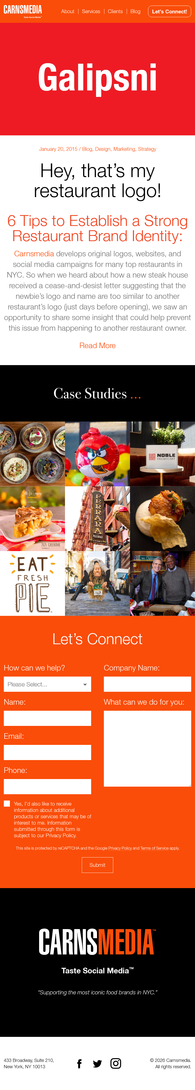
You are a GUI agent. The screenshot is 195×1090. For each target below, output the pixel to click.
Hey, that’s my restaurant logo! (97, 180)
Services (91, 11)
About (67, 11)
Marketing (124, 149)
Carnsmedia (34, 253)
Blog (135, 11)
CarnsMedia (23, 11)
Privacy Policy (120, 848)
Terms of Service (154, 848)
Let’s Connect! (169, 11)
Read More (97, 345)
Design (102, 149)
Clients (115, 11)
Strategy (147, 149)
